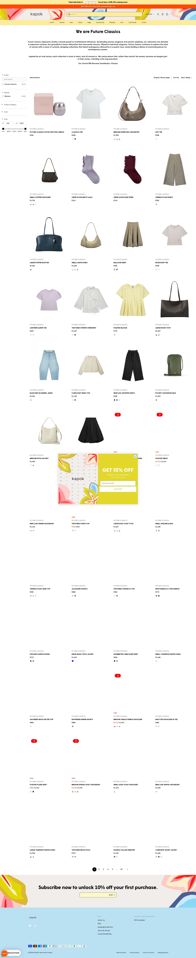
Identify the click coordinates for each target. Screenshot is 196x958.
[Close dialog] (135, 456)
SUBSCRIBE (118, 489)
